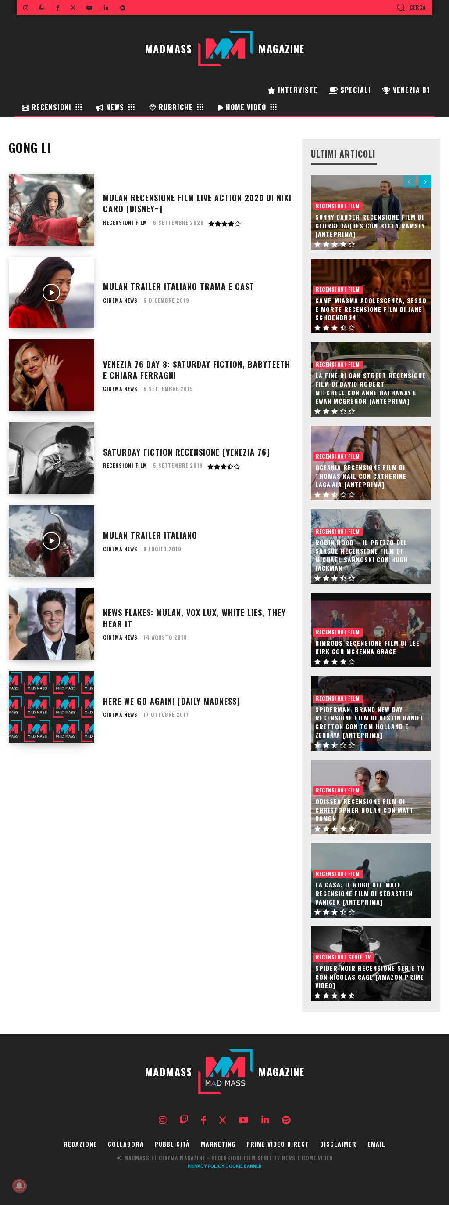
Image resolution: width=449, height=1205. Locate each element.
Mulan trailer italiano (150, 535)
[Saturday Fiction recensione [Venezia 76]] (51, 458)
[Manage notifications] (19, 1186)
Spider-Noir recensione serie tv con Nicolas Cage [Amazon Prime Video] (369, 976)
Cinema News (120, 300)
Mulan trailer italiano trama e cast (178, 286)
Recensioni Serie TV (343, 957)
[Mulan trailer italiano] (51, 541)
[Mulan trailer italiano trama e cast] (51, 293)
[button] (411, 7)
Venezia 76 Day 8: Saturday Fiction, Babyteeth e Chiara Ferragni (196, 369)
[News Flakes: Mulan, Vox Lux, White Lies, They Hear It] (51, 624)
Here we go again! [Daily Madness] (171, 701)
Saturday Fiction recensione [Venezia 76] (186, 452)
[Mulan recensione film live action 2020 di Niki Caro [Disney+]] (51, 210)
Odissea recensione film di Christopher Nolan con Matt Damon (364, 809)
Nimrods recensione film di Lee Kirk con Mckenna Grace (367, 647)
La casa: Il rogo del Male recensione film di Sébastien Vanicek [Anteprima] (364, 893)
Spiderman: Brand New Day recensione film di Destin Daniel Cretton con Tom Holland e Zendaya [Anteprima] (369, 722)
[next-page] (425, 181)
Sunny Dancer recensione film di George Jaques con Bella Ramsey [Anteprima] (370, 225)
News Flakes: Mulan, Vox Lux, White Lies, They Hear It (194, 618)
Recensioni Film (125, 222)
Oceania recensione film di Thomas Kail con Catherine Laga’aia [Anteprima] (360, 476)
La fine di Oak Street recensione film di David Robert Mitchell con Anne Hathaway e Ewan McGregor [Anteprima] (370, 388)
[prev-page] (409, 181)
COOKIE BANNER (243, 1166)
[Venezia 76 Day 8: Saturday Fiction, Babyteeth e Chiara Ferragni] (51, 375)
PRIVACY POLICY (206, 1166)
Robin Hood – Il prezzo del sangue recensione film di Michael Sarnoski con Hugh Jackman (361, 555)
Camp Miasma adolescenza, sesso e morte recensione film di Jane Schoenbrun (371, 309)
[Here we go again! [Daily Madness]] (51, 707)
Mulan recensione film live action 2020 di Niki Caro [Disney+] (197, 203)
